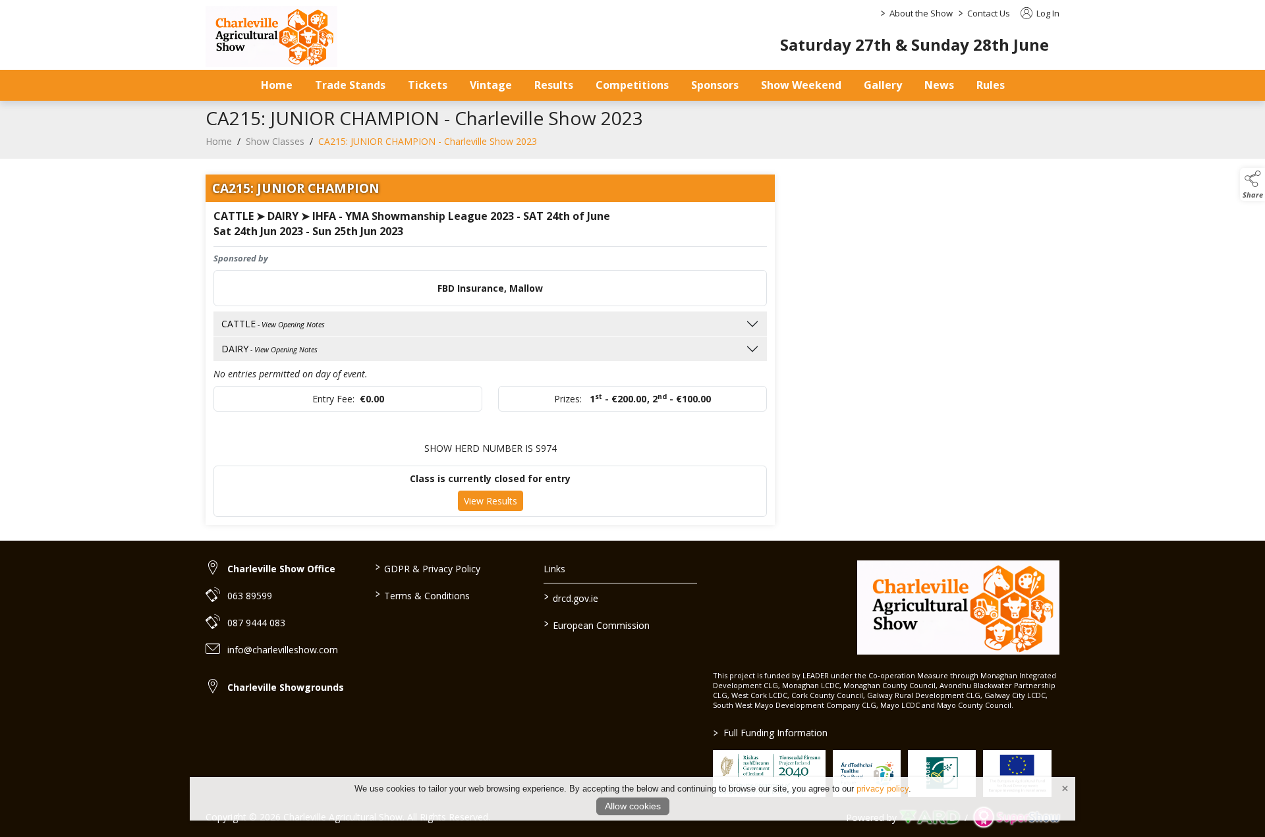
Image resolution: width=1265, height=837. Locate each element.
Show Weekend (801, 85)
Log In (1046, 13)
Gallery (883, 85)
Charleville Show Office (281, 568)
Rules (990, 85)
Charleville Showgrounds (285, 687)
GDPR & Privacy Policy (427, 567)
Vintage (491, 85)
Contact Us (988, 13)
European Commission (597, 624)
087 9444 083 (256, 622)
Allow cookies (633, 806)
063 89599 (249, 595)
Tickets (427, 85)
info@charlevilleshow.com (282, 649)
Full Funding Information (771, 732)
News (939, 85)
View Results (490, 501)
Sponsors (715, 85)
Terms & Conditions (422, 594)
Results (553, 85)
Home (277, 85)
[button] (1252, 184)
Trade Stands (350, 85)
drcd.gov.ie (571, 597)
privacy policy (883, 789)
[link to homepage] (271, 36)
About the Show (921, 13)
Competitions (632, 85)
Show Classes (275, 141)
